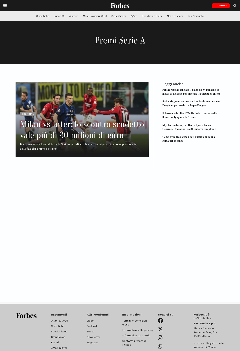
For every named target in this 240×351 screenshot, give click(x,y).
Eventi (55, 342)
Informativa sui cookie (136, 335)
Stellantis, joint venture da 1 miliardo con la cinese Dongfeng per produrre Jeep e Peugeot (191, 103)
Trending (28, 114)
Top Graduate (196, 16)
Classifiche (42, 16)
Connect (220, 5)
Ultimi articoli (59, 320)
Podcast (92, 326)
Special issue (59, 331)
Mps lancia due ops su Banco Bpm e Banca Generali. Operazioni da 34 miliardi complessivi (189, 127)
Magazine (92, 342)
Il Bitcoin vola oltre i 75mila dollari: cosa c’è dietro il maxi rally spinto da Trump (191, 115)
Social (90, 331)
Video (90, 320)
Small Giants (59, 347)
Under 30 (59, 16)
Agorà (133, 16)
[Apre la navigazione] (5, 5)
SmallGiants (118, 16)
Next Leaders (175, 16)
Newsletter (93, 336)
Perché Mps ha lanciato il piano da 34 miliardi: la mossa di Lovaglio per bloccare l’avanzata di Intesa (191, 91)
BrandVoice (58, 336)
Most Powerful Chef (95, 16)
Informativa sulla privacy (137, 329)
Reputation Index (152, 16)
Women (73, 16)
